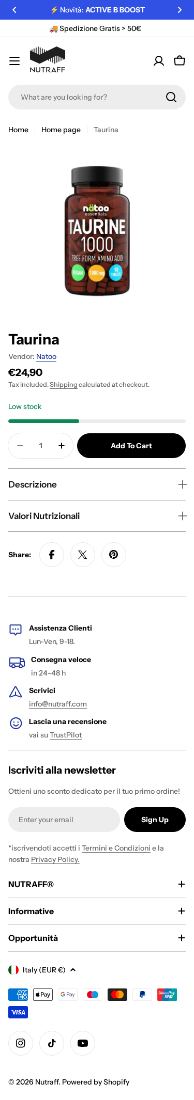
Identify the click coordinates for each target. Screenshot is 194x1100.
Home (18, 129)
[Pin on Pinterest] (113, 554)
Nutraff (46, 1082)
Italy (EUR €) (44, 970)
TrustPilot (66, 735)
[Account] (159, 61)
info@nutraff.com (58, 704)
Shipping (64, 384)
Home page (61, 129)
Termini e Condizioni (116, 848)
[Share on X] (82, 554)
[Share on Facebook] (51, 554)
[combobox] (97, 97)
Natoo (46, 356)
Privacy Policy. (55, 859)
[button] (14, 10)
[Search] (171, 97)
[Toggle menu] (14, 61)
